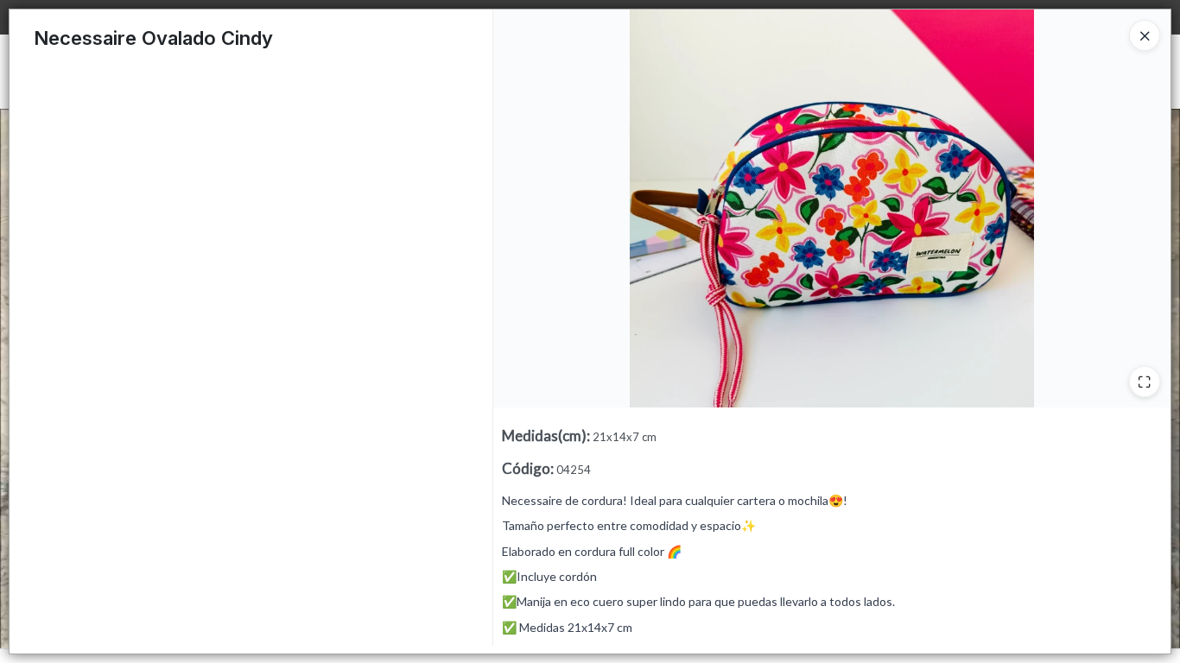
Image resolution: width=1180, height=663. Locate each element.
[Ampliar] (1144, 381)
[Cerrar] (1144, 35)
